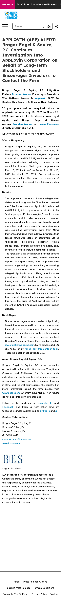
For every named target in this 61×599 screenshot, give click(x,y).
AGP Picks (7, 4)
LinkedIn (42, 403)
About (17, 581)
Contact (54, 594)
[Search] (42, 26)
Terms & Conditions (43, 587)
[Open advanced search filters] (49, 26)
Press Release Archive (35, 581)
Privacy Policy (39, 594)
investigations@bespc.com (19, 345)
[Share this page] (57, 26)
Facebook (7, 407)
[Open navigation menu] (5, 26)
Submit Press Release (18, 587)
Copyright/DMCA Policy (16, 594)
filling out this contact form (41, 348)
